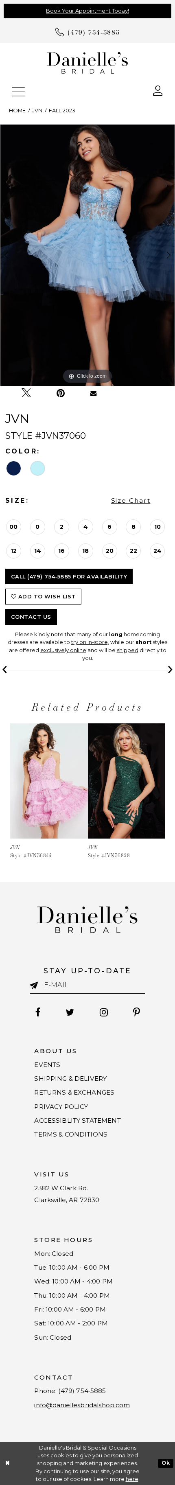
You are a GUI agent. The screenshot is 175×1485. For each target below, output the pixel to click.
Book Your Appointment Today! (87, 11)
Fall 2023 (62, 110)
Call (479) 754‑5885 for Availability (69, 577)
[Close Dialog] (7, 1463)
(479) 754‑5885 (82, 1391)
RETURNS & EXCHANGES (74, 1092)
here (132, 1479)
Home (17, 110)
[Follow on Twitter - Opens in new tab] (70, 1011)
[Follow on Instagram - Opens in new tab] (104, 1011)
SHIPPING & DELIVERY (70, 1078)
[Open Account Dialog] (158, 90)
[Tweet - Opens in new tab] (26, 393)
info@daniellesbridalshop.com (82, 1405)
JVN (37, 110)
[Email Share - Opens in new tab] (93, 393)
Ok (166, 1463)
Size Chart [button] (131, 500)
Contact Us (31, 617)
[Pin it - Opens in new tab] (60, 393)
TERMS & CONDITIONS (70, 1134)
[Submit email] (37, 985)
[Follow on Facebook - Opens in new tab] (38, 1011)
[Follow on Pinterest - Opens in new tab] (136, 1011)
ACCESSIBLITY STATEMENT (77, 1120)
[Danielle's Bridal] (87, 62)
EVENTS (47, 1065)
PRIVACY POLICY (61, 1106)
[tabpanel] (87, 255)
